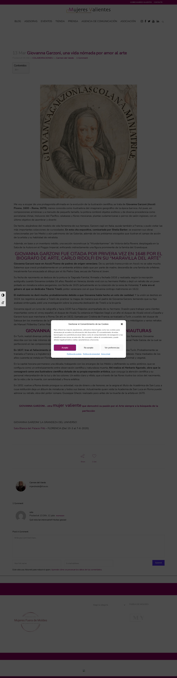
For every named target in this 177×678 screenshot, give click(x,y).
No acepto (88, 347)
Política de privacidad (91, 354)
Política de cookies (74, 354)
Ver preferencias (112, 347)
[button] (121, 324)
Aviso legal (105, 354)
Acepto (65, 347)
